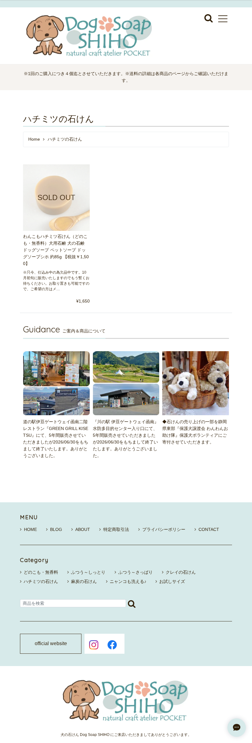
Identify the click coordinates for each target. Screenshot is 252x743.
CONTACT (209, 529)
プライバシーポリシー (163, 529)
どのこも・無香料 (41, 572)
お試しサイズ (172, 581)
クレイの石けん (181, 572)
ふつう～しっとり (88, 572)
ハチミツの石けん (41, 581)
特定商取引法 (116, 529)
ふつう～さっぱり (135, 572)
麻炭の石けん (84, 581)
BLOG (56, 529)
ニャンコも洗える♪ (128, 581)
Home (34, 139)
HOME (30, 529)
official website (51, 643)
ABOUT (82, 529)
